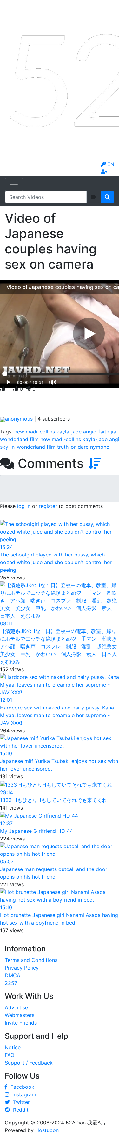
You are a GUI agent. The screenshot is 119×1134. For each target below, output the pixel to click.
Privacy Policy (22, 967)
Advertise (16, 1007)
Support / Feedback (29, 1062)
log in (23, 506)
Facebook (20, 1087)
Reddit (19, 1110)
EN (110, 164)
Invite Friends (21, 1023)
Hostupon (47, 1130)
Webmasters (19, 1015)
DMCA (12, 975)
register (48, 506)
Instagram (22, 1094)
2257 (11, 983)
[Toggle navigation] (14, 184)
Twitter (20, 1102)
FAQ (9, 1055)
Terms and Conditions (31, 960)
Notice (13, 1047)
